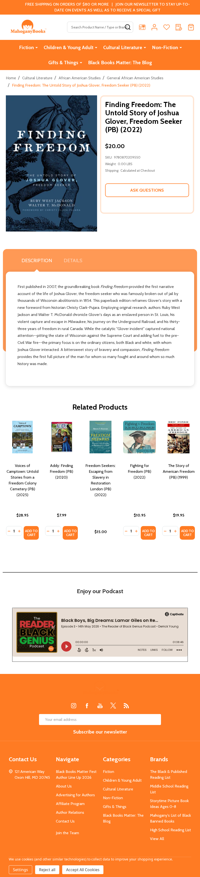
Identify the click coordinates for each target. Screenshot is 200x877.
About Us (64, 786)
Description (36, 260)
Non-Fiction (165, 47)
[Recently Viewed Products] (179, 27)
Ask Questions (147, 190)
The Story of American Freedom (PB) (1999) (179, 471)
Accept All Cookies (83, 869)
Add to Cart (31, 533)
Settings (20, 869)
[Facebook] (86, 705)
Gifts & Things (63, 62)
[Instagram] (73, 705)
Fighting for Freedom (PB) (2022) (139, 471)
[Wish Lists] (166, 27)
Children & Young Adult (68, 47)
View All (157, 838)
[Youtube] (100, 705)
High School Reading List (170, 830)
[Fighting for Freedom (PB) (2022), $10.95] (139, 437)
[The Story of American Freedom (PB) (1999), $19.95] (178, 437)
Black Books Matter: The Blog (120, 62)
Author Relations (70, 812)
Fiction (26, 47)
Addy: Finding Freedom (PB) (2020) (61, 471)
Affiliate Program (70, 803)
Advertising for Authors (75, 795)
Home (11, 78)
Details (73, 260)
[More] (36, 47)
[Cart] (191, 27)
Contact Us (65, 821)
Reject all (47, 869)
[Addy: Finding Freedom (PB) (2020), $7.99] (61, 437)
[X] (113, 705)
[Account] (154, 27)
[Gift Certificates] (142, 27)
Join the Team (67, 833)
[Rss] (126, 705)
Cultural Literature (122, 47)
